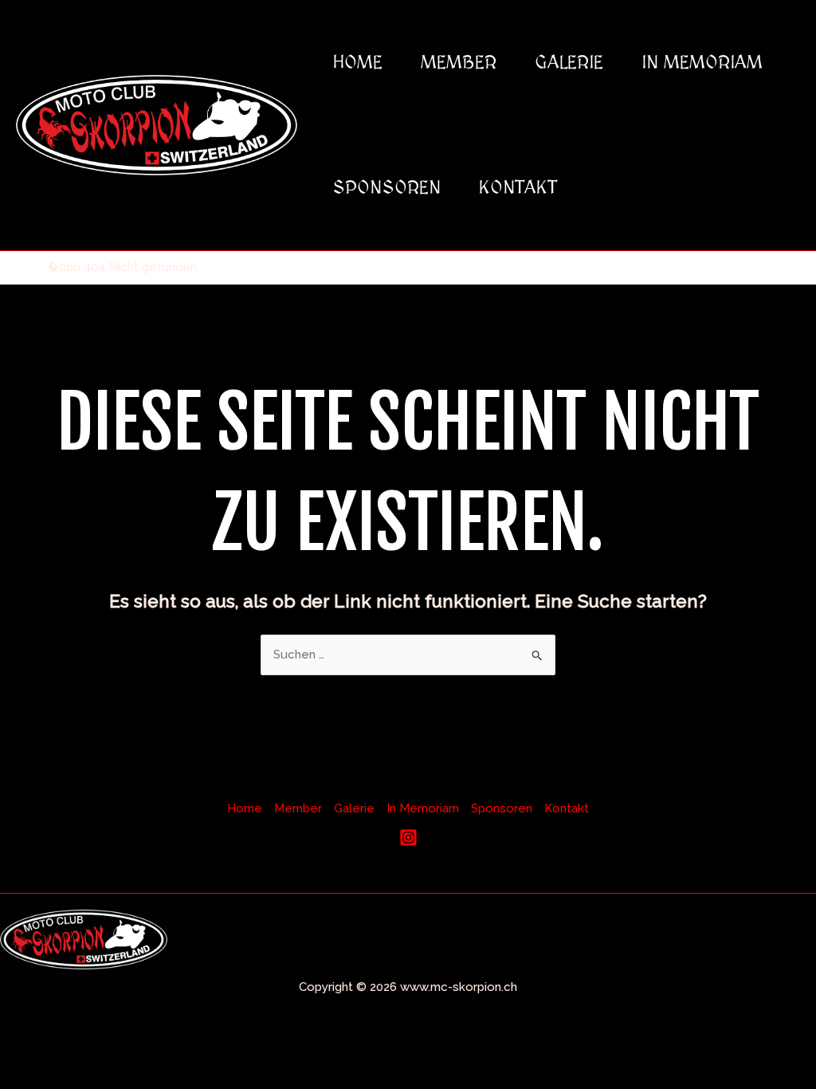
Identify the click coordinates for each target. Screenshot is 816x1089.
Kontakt (518, 188)
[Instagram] (408, 837)
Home (357, 62)
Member (458, 62)
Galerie (569, 62)
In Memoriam (702, 62)
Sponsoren (386, 188)
